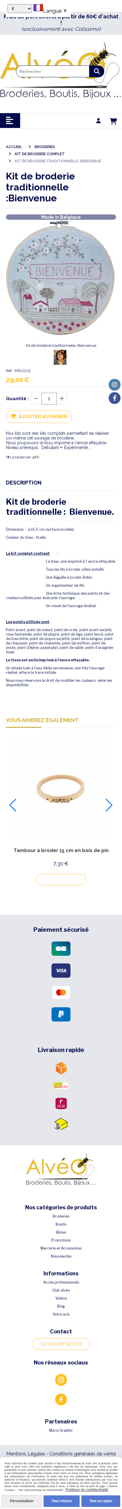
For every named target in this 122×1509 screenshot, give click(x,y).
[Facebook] (115, 398)
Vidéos (61, 1298)
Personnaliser (22, 1501)
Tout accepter (101, 1501)
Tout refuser (62, 1501)
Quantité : (17, 398)
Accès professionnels (61, 1282)
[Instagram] (115, 385)
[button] (13, 805)
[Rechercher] (96, 71)
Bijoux (61, 1232)
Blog (61, 1306)
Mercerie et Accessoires (61, 1248)
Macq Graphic (61, 1430)
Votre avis (61, 1314)
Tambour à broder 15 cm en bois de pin (61, 850)
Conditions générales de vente (82, 1454)
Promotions (61, 1240)
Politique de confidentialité (86, 1490)
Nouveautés (61, 1256)
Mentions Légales (25, 1454)
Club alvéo (61, 1290)
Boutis (61, 1224)
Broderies (61, 1216)
